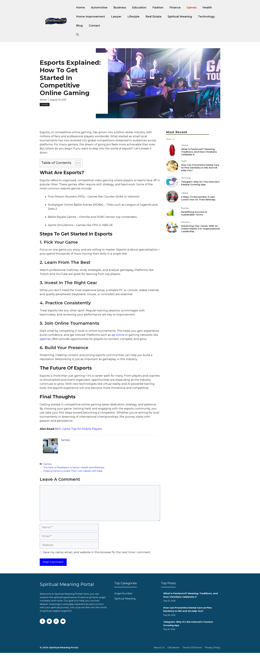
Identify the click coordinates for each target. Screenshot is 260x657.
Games (192, 7)
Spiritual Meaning (180, 16)
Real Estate (153, 16)
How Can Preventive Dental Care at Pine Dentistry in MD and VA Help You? (200, 167)
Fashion (157, 7)
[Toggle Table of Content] (76, 163)
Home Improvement (90, 16)
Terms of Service (192, 647)
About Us (159, 647)
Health (207, 7)
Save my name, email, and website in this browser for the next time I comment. (97, 552)
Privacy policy (212, 647)
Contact (94, 25)
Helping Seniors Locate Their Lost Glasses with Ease (72, 470)
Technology (206, 16)
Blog (79, 25)
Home (80, 7)
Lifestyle (133, 16)
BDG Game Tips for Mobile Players (78, 429)
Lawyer (116, 16)
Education (139, 7)
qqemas (45, 339)
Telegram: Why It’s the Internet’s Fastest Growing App (200, 183)
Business (119, 7)
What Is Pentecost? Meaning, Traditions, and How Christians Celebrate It (199, 152)
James (43, 99)
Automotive (99, 7)
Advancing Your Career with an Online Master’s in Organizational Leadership (200, 228)
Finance (175, 7)
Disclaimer (173, 647)
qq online (117, 335)
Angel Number (123, 593)
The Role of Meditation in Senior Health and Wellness (73, 467)
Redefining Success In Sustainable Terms (194, 213)
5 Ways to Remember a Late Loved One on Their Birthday (198, 198)
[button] (77, 34)
